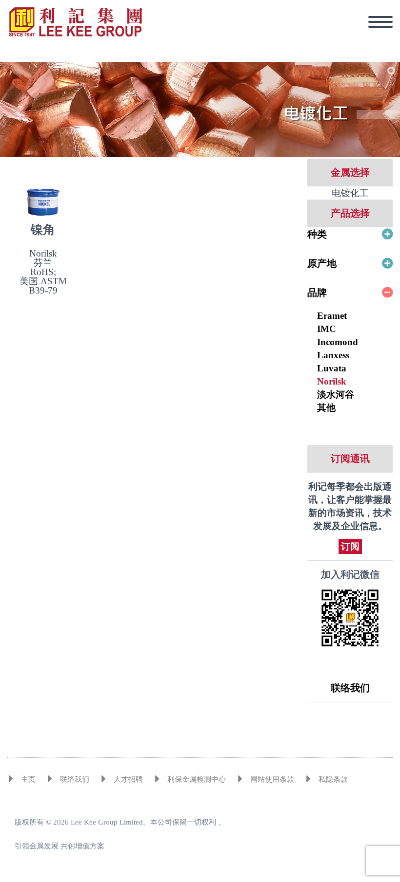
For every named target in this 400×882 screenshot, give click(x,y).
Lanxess (333, 355)
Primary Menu (380, 22)
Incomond (337, 342)
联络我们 (350, 687)
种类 (317, 234)
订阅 (350, 546)
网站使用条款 (272, 779)
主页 (28, 779)
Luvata (331, 368)
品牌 (317, 292)
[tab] (350, 234)
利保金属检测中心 (196, 779)
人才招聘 (128, 779)
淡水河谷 (335, 394)
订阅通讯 (350, 458)
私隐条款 (333, 779)
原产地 (322, 263)
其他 (326, 408)
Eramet (332, 316)
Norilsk (331, 381)
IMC (326, 329)
